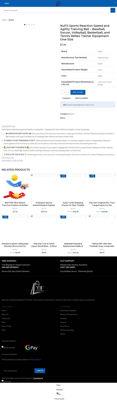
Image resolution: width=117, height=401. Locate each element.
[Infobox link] (29, 263)
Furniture (63, 318)
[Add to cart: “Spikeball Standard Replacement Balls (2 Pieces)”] (83, 218)
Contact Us (6, 318)
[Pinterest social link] (72, 117)
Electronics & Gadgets (68, 310)
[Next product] (114, 20)
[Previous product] (109, 20)
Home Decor (64, 326)
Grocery (63, 322)
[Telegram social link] (78, 117)
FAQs (4, 330)
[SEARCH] (112, 10)
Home (4, 310)
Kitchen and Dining (67, 330)
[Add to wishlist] (25, 181)
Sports (11, 20)
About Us (5, 314)
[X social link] (70, 117)
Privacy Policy (6, 326)
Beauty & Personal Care (68, 314)
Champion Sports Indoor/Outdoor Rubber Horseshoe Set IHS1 (44, 205)
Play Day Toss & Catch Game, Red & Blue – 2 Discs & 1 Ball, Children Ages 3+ (44, 246)
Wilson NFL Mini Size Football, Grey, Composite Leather (102, 246)
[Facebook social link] (67, 117)
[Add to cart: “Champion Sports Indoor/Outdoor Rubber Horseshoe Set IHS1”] (54, 177)
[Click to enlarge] (5, 23)
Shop (3, 322)
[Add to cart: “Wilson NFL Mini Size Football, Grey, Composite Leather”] (112, 218)
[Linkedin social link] (75, 117)
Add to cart (78, 92)
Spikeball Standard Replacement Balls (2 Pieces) (73, 246)
